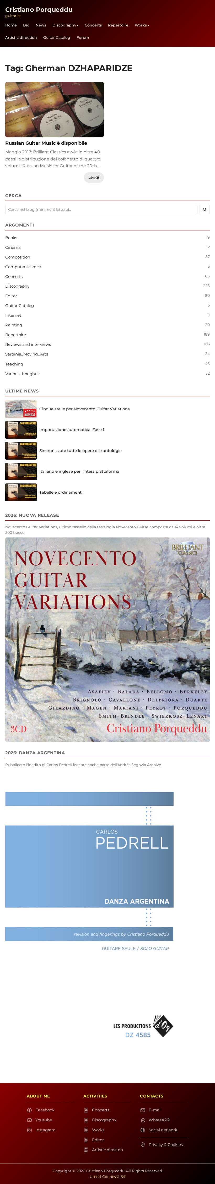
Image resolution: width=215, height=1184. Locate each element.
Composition (17, 257)
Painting (13, 324)
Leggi (93, 177)
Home (11, 25)
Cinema (13, 247)
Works (141, 25)
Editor (11, 295)
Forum (83, 37)
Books (11, 237)
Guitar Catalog (56, 37)
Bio (26, 25)
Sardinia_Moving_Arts (26, 354)
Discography (64, 25)
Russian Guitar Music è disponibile (46, 143)
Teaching (14, 364)
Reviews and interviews (28, 344)
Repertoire (118, 25)
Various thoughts (21, 373)
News (41, 25)
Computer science (23, 266)
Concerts (93, 25)
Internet (13, 315)
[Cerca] (205, 209)
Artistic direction (21, 37)
